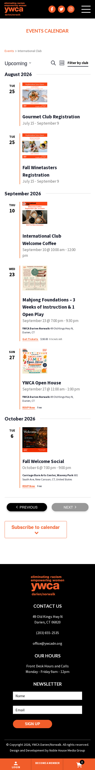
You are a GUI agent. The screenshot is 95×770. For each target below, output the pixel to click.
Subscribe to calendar (36, 527)
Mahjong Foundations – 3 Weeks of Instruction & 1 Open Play (48, 307)
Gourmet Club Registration (51, 117)
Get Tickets (30, 339)
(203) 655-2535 (47, 632)
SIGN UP (32, 724)
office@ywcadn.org (47, 643)
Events (9, 51)
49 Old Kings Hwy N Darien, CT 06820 (48, 619)
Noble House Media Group (67, 750)
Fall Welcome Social (43, 461)
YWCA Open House (41, 383)
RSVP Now (28, 407)
